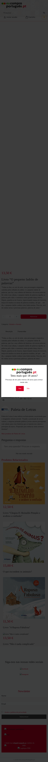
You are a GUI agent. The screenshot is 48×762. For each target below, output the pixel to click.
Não (28, 388)
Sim (19, 388)
